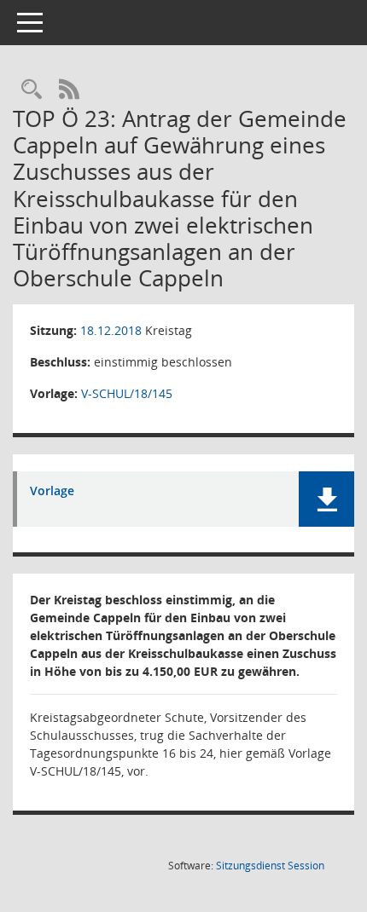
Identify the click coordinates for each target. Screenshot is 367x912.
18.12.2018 (111, 330)
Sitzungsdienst (270, 865)
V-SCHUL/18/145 (126, 393)
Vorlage (52, 491)
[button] (326, 499)
